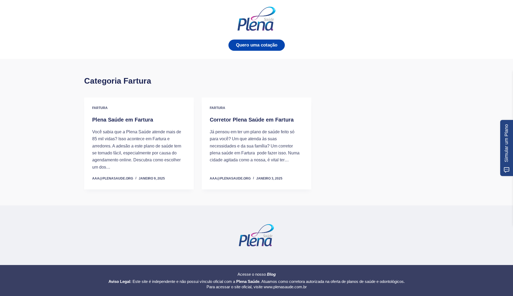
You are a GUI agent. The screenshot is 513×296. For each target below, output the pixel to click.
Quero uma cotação (256, 45)
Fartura (100, 108)
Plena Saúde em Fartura (122, 120)
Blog (271, 274)
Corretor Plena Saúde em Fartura (252, 120)
